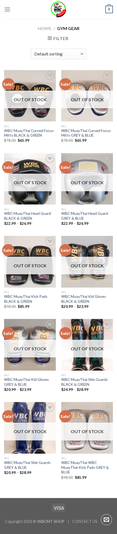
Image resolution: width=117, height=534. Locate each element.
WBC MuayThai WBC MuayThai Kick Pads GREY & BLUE (85, 467)
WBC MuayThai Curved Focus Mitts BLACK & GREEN (29, 133)
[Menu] (7, 9)
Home (44, 28)
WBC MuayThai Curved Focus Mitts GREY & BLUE (86, 133)
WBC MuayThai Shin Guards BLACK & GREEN (84, 382)
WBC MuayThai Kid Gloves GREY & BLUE (26, 382)
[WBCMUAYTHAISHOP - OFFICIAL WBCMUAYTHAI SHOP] (59, 9)
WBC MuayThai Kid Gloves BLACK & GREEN (83, 299)
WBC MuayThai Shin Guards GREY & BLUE (27, 465)
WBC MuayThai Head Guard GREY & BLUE (84, 215)
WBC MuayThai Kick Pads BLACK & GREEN (25, 299)
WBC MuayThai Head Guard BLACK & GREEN (27, 215)
